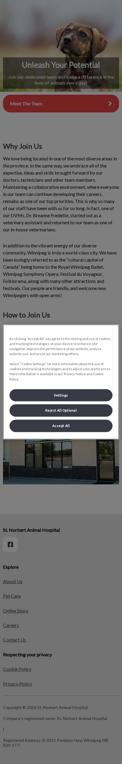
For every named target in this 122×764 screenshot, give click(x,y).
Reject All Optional (61, 410)
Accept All (61, 426)
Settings (61, 395)
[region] (61, 381)
